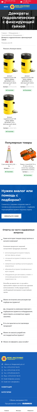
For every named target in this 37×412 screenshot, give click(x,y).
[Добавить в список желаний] (15, 148)
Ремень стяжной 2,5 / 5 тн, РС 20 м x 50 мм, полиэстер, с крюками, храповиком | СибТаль (28, 166)
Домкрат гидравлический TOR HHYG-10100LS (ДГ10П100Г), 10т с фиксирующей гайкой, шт (9, 80)
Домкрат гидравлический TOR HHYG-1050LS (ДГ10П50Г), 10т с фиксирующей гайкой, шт (9, 121)
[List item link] (18, 367)
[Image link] (12, 358)
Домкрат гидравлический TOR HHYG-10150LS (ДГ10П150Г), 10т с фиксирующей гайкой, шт (27, 80)
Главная (4, 33)
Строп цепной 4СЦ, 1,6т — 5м (9, 165)
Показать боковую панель (12, 48)
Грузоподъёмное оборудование (11, 35)
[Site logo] (20, 6)
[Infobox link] (8, 2)
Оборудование (14, 33)
